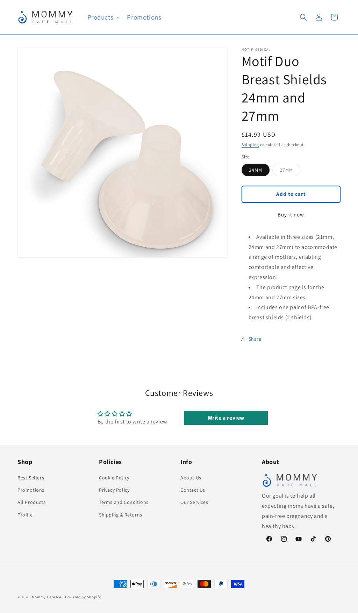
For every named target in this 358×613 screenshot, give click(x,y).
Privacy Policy (114, 490)
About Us (190, 478)
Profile (25, 515)
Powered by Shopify (83, 596)
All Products (31, 502)
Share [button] (255, 339)
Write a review (226, 417)
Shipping (250, 144)
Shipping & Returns (120, 515)
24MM (255, 170)
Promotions (30, 490)
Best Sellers (30, 478)
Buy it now (291, 214)
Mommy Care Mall (48, 596)
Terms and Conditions (124, 502)
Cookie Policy (114, 478)
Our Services (194, 502)
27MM (290, 171)
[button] (103, 17)
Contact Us (192, 490)
